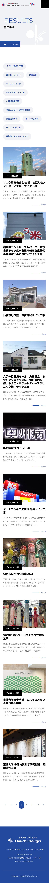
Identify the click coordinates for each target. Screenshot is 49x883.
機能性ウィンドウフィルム (17, 136)
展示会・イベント (13, 75)
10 (38, 804)
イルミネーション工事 (15, 92)
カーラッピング (32, 118)
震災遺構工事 (11, 118)
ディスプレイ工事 (13, 83)
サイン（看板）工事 (14, 66)
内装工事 (33, 75)
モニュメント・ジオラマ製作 (18, 110)
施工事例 (15, 44)
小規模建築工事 (12, 101)
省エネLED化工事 (13, 127)
